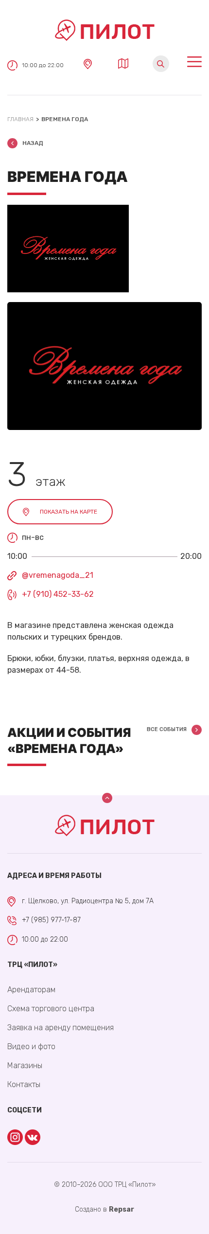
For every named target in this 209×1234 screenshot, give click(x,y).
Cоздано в (104, 1209)
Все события (167, 729)
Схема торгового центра (50, 1008)
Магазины (24, 1065)
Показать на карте (68, 511)
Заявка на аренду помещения (60, 1027)
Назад (32, 143)
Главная (20, 119)
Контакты (23, 1084)
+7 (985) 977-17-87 (51, 920)
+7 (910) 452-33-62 (58, 594)
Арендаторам (31, 989)
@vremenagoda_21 (57, 575)
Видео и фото (31, 1046)
